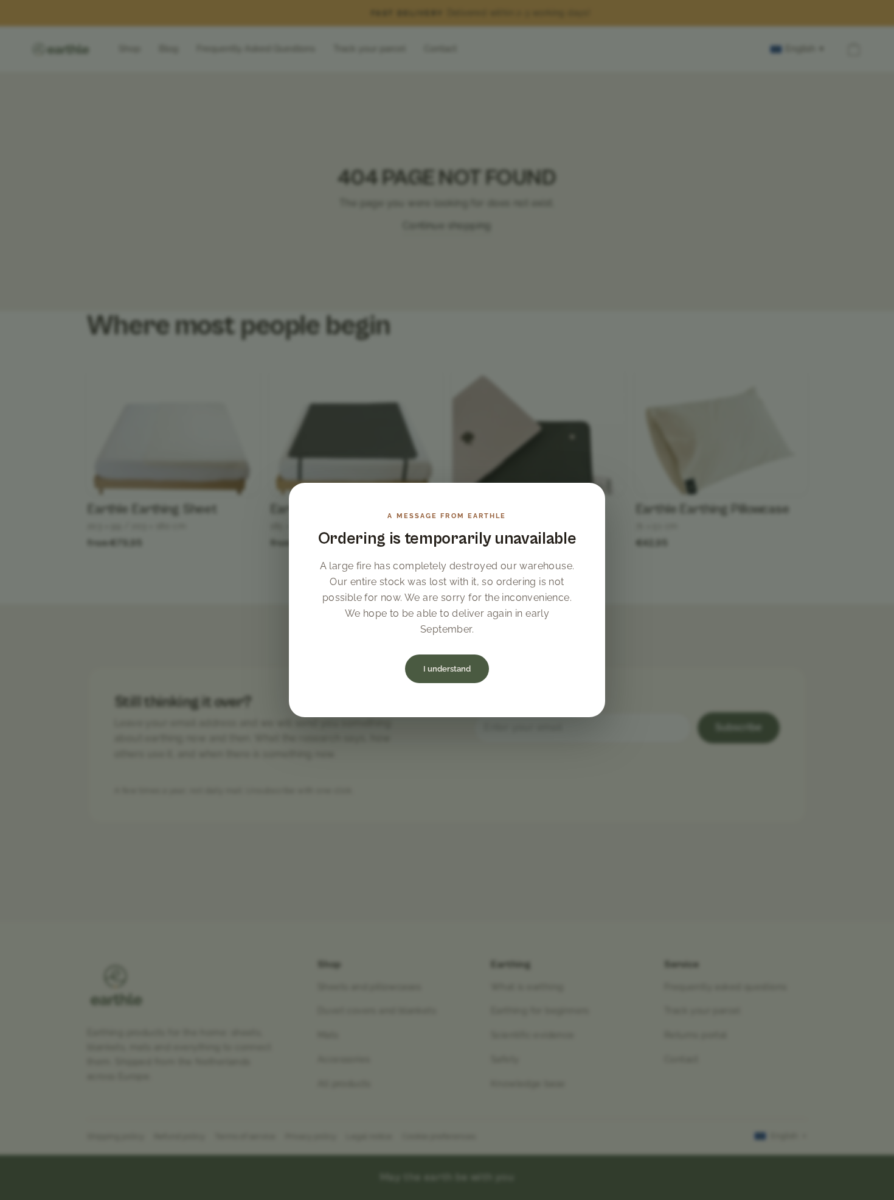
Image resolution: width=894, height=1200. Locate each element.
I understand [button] (447, 668)
